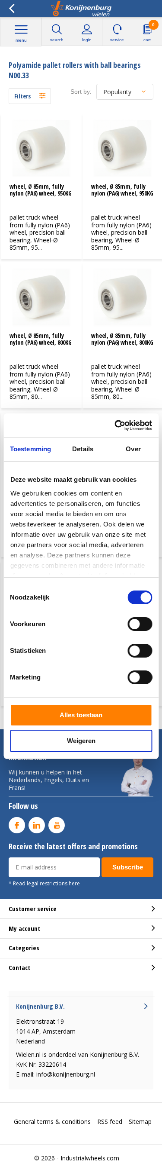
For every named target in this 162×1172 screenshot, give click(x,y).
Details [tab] (82, 449)
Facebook (17, 825)
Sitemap (140, 1121)
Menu (21, 40)
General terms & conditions (52, 1121)
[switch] (139, 624)
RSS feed (109, 1121)
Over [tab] (133, 449)
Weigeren (81, 740)
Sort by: (81, 91)
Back (11, 8)
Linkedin (37, 825)
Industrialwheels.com (89, 1158)
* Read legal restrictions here (44, 883)
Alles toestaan (81, 715)
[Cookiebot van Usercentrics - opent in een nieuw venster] (115, 425)
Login (87, 39)
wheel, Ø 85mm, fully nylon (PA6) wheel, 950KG (41, 189)
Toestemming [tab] (30, 449)
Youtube (56, 825)
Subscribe (127, 867)
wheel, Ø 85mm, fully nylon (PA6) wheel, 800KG (41, 338)
